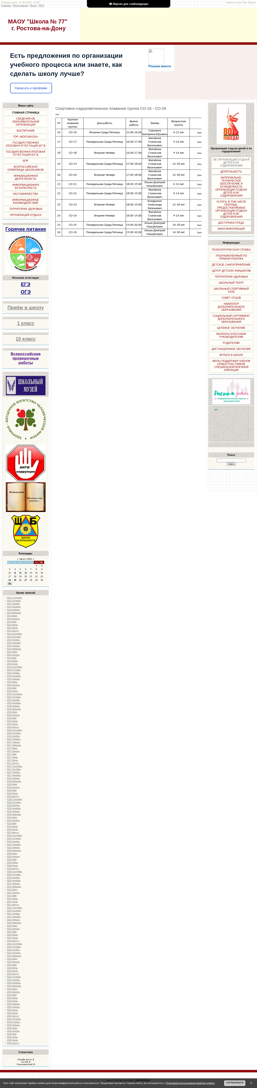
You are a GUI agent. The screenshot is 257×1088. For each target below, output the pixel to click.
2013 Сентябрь (14, 634)
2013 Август (13, 631)
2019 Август (13, 832)
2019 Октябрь (14, 838)
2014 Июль (12, 664)
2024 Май (11, 995)
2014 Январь (13, 646)
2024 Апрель (13, 992)
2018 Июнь (12, 793)
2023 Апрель (13, 962)
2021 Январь (13, 883)
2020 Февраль (14, 850)
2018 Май (11, 790)
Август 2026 (25, 559)
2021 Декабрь (14, 916)
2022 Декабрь (14, 953)
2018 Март (12, 784)
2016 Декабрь (14, 739)
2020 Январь (13, 847)
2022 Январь (13, 919)
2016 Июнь (12, 721)
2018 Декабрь (14, 808)
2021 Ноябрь (13, 913)
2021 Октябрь (14, 910)
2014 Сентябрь (14, 667)
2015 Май (11, 688)
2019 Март (12, 817)
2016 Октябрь (14, 733)
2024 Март (12, 989)
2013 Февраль (14, 613)
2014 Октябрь (14, 670)
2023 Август (13, 974)
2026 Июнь (12, 1037)
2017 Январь (13, 742)
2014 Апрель (13, 655)
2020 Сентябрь (14, 871)
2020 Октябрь (14, 874)
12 (20, 573)
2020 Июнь (12, 862)
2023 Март (12, 959)
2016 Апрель (13, 715)
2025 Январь (13, 1004)
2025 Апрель (13, 1007)
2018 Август (13, 796)
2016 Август (13, 727)
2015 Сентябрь (14, 694)
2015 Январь (13, 679)
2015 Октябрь (14, 697)
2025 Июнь (12, 1010)
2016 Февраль (14, 709)
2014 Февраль (14, 649)
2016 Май (11, 718)
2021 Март (12, 889)
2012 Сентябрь (14, 597)
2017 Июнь (12, 757)
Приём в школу (25, 307)
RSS (41, 5)
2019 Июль (12, 829)
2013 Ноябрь (13, 640)
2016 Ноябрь (13, 736)
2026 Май (11, 1034)
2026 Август (13, 1043)
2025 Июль (12, 1013)
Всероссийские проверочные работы (26, 358)
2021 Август (13, 904)
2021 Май (11, 895)
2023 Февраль (14, 956)
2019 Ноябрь (13, 841)
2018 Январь (13, 778)
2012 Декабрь (14, 606)
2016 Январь (13, 706)
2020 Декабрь (14, 880)
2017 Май (11, 754)
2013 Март (12, 616)
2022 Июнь (12, 935)
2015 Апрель (13, 685)
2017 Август (13, 763)
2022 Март (12, 925)
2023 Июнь (12, 968)
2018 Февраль (14, 781)
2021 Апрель (13, 892)
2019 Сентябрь (14, 835)
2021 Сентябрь (14, 907)
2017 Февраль (14, 745)
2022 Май (11, 932)
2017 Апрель (13, 751)
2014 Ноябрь (13, 673)
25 (15, 580)
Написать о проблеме (31, 88)
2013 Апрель (13, 619)
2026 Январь (13, 1025)
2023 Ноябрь (13, 980)
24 (9, 580)
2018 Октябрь (14, 802)
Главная (6, 5)
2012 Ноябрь (13, 603)
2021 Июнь (12, 898)
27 (25, 580)
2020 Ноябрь (13, 877)
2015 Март (12, 682)
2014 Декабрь (14, 676)
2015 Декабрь (14, 703)
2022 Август (13, 941)
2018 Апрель (13, 787)
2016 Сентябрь (14, 730)
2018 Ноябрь (13, 805)
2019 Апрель (13, 820)
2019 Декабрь (14, 844)
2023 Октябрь (14, 977)
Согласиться (234, 1082)
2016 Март (12, 712)
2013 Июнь (12, 625)
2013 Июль (12, 628)
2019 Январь (13, 811)
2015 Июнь (12, 691)
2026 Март (12, 1028)
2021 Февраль (14, 886)
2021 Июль (12, 901)
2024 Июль (12, 1001)
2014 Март (12, 652)
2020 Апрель (13, 856)
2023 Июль (12, 971)
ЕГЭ (25, 284)
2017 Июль (12, 760)
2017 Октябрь (14, 769)
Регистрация (20, 5)
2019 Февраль (14, 814)
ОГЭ (26, 292)
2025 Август (13, 1016)
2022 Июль (12, 938)
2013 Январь (13, 610)
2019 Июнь (12, 826)
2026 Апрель (13, 1031)
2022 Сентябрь (14, 944)
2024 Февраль (14, 986)
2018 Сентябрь (14, 799)
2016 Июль (12, 724)
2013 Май (11, 622)
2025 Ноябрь (13, 1022)
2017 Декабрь (14, 775)
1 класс (25, 323)
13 (25, 573)
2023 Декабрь (14, 983)
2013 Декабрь (14, 643)
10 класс (26, 338)
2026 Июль (12, 1040)
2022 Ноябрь (13, 950)
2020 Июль (12, 865)
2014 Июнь (12, 661)
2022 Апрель (13, 928)
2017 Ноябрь (13, 772)
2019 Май (11, 823)
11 (15, 573)
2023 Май (11, 965)
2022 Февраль (14, 922)
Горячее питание (25, 229)
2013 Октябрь (14, 637)
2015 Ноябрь (13, 700)
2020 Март (12, 853)
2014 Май (11, 658)
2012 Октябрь (14, 600)
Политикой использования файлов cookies (190, 1083)
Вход (33, 5)
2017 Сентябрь (14, 766)
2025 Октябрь (14, 1019)
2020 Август (13, 868)
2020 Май (11, 859)
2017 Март (12, 748)
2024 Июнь (12, 998)
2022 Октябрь (14, 947)
